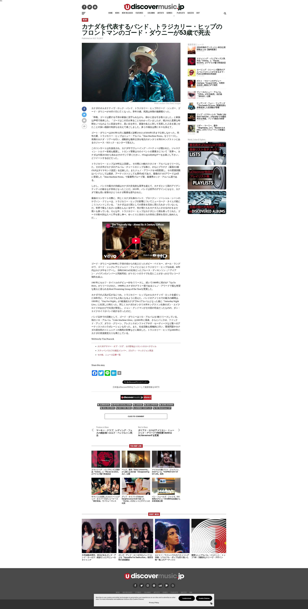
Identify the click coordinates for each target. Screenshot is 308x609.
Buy (198, 12)
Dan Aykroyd (152, 405)
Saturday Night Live (143, 408)
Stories (138, 592)
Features (139, 12)
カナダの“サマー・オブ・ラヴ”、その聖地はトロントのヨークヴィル (126, 346)
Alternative (104, 405)
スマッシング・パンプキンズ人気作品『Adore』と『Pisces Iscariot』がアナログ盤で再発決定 (211, 60)
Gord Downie (167, 405)
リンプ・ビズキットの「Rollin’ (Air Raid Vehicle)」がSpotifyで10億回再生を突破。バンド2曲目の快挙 (211, 116)
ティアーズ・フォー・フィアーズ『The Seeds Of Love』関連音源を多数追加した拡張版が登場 (211, 105)
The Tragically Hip (163, 408)
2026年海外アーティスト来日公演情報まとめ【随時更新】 (211, 48)
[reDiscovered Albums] (207, 213)
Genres (169, 12)
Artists (160, 12)
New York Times (124, 408)
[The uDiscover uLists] (207, 164)
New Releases (127, 12)
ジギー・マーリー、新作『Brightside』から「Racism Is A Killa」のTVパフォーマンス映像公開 (211, 128)
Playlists (181, 12)
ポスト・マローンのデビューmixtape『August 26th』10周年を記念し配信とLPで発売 (211, 82)
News (117, 12)
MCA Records (108, 408)
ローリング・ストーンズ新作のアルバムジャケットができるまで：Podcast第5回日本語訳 (211, 71)
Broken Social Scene (122, 405)
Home (110, 12)
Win (190, 592)
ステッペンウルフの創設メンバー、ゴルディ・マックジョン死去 (125, 351)
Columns (151, 12)
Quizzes (190, 12)
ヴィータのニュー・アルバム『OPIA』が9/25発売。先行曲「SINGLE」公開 (209, 94)
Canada (138, 405)
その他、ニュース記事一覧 (109, 355)
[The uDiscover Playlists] (207, 189)
